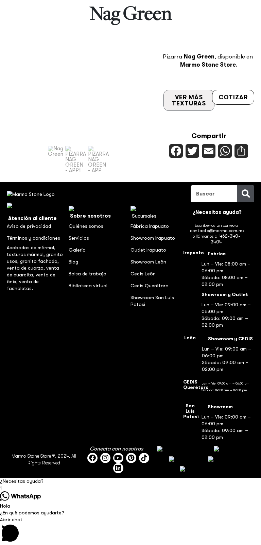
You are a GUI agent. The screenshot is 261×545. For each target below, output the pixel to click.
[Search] (245, 193)
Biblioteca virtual (88, 285)
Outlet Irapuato (148, 250)
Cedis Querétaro (149, 285)
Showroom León (148, 262)
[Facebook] (92, 458)
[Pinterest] (131, 458)
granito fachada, (39, 261)
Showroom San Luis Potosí (152, 301)
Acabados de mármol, (31, 247)
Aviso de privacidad (29, 226)
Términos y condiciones (33, 238)
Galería (77, 250)
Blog (73, 262)
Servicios (79, 238)
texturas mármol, (26, 254)
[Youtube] (118, 458)
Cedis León (143, 273)
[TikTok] (144, 458)
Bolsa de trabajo (87, 273)
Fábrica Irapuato (149, 226)
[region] (78, 107)
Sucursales (144, 216)
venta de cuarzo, (26, 268)
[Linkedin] (118, 468)
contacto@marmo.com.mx (217, 230)
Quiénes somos (86, 226)
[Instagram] (105, 458)
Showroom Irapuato (152, 238)
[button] (55, 159)
